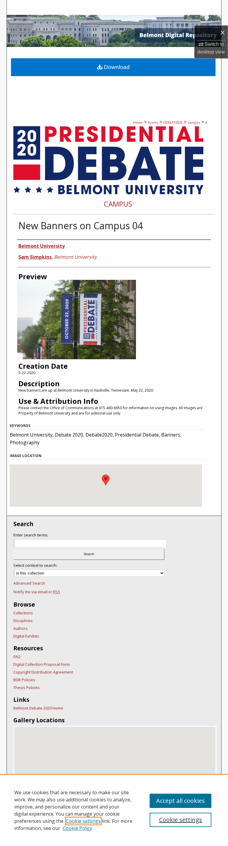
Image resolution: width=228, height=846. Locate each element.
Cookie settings (83, 821)
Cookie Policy (77, 828)
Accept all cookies (180, 801)
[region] (114, 810)
